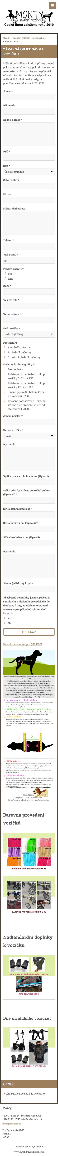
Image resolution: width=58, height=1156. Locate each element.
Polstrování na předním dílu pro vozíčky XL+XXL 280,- (27, 385)
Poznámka (9, 444)
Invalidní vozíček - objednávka (28, 37)
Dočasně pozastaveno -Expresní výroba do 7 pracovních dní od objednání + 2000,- (27, 405)
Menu (52, 5)
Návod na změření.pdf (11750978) (23, 644)
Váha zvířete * (12, 314)
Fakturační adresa (14, 208)
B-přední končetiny (19, 352)
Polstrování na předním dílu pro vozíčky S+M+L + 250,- (27, 376)
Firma (7, 194)
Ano (10, 618)
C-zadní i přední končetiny (24, 357)
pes (10, 273)
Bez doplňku (15, 369)
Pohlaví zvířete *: (13, 268)
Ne (9, 623)
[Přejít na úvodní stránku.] (29, 14)
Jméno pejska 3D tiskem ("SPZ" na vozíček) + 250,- (26, 394)
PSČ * (6, 151)
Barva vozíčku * (13, 430)
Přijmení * (9, 105)
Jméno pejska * (13, 416)
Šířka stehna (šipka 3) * (17, 508)
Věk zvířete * (11, 300)
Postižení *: (10, 342)
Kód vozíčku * (11, 328)
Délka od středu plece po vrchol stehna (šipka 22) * (26, 492)
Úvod (6, 37)
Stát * (6, 165)
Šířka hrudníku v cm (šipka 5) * (22, 537)
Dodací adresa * (12, 119)
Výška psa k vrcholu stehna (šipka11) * (27, 476)
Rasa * (7, 285)
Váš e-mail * (10, 254)
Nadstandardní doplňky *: (19, 364)
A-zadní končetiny (19, 347)
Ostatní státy (11, 180)
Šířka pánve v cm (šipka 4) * (20, 523)
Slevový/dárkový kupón (18, 583)
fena (10, 278)
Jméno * (8, 91)
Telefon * (8, 240)
